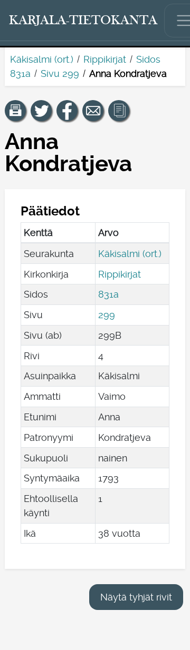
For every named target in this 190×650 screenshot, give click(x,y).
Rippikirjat (104, 59)
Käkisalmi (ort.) (41, 59)
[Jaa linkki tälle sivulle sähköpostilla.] (92, 110)
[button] (15, 110)
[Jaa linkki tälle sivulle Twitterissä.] (41, 110)
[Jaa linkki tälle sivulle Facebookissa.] (67, 110)
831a (108, 294)
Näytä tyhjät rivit (136, 597)
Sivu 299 (60, 73)
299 (106, 314)
